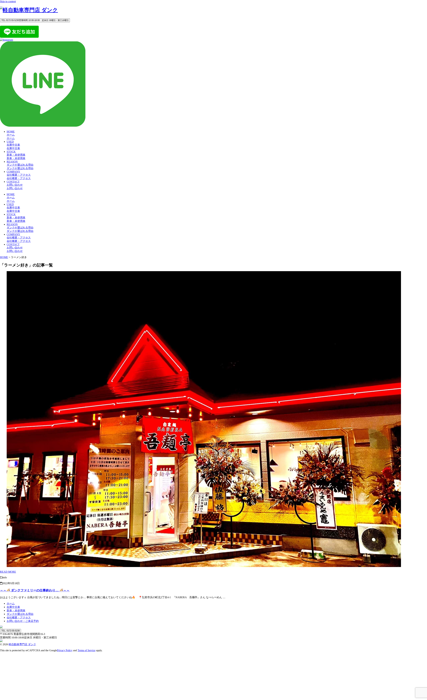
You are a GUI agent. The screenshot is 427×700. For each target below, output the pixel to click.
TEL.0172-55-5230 (35, 20)
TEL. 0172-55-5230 (10, 630)
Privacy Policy (64, 650)
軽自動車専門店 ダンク (22, 644)
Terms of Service (86, 650)
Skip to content (8, 1)
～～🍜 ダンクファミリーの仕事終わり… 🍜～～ (35, 590)
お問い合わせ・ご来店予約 (23, 621)
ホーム (11, 603)
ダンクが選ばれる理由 (20, 614)
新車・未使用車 (16, 610)
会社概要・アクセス (19, 617)
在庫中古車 (13, 607)
